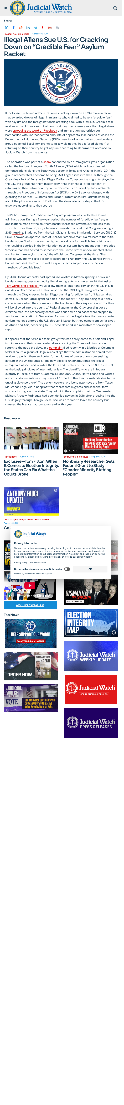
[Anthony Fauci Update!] (31, 501)
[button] (6, 8)
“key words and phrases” (22, 286)
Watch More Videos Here (30, 605)
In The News (11, 457)
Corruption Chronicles (17, 34)
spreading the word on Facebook (35, 131)
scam (47, 162)
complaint (55, 348)
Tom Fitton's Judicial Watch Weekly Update (27, 520)
